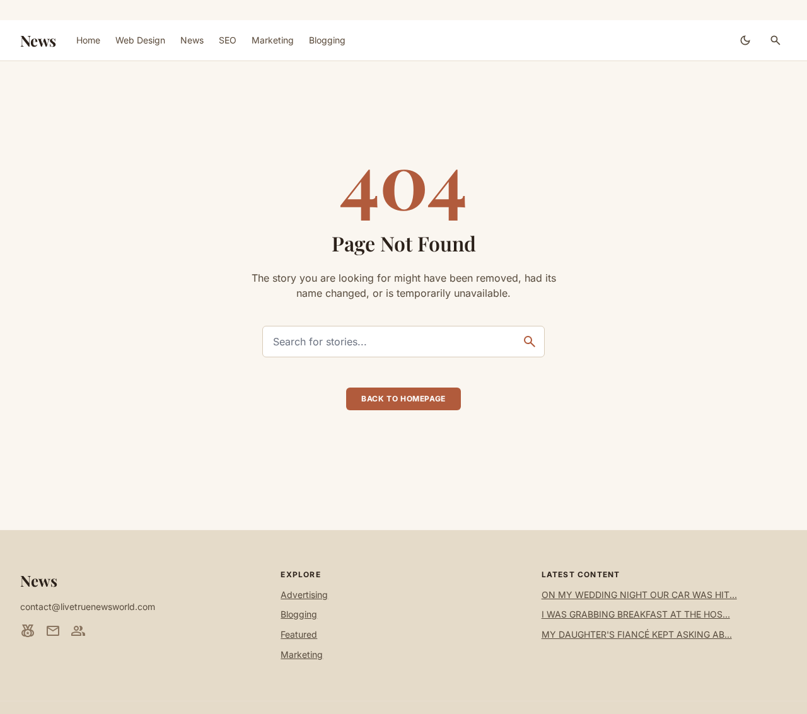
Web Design (140, 40)
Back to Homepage (403, 398)
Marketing (273, 40)
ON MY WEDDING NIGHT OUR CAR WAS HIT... (639, 594)
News (38, 40)
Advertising (304, 594)
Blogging (327, 40)
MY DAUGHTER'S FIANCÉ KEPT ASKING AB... (637, 634)
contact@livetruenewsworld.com (87, 606)
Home (88, 40)
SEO (227, 40)
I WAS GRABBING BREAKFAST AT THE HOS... (636, 614)
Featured (299, 634)
